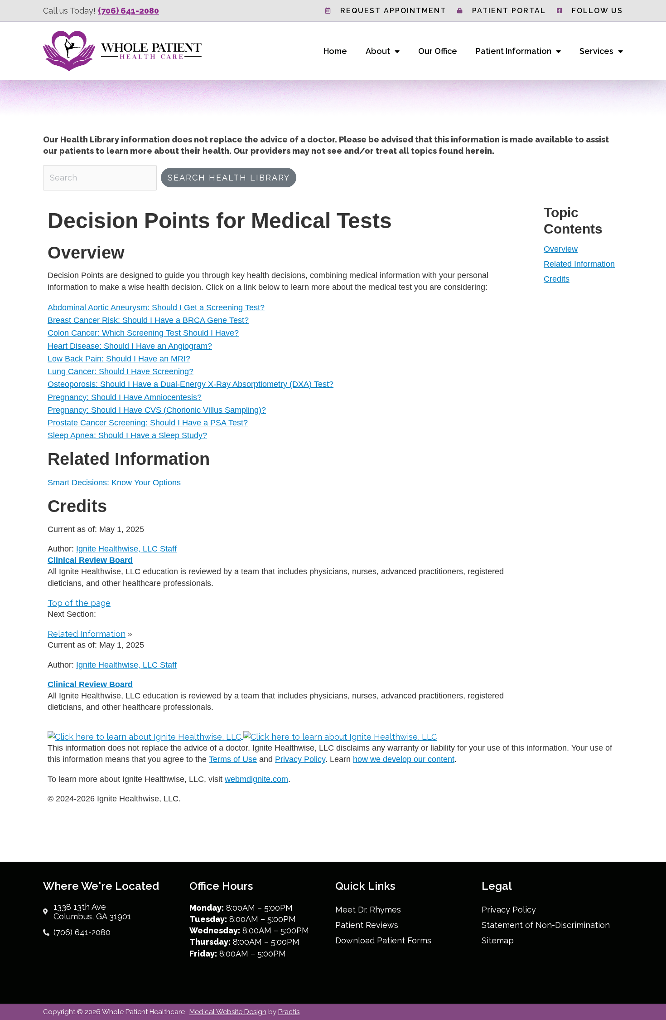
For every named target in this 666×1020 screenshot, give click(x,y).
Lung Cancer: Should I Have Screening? (120, 371)
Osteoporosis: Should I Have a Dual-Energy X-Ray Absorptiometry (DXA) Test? (190, 384)
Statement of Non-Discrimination (546, 925)
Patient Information (513, 51)
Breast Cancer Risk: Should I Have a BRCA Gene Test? (148, 320)
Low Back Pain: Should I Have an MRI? (119, 358)
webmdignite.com (256, 779)
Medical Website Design (227, 1012)
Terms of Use (233, 759)
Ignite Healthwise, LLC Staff (126, 664)
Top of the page (79, 603)
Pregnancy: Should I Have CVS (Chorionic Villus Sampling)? (157, 410)
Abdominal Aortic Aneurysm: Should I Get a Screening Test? (156, 307)
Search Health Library (229, 177)
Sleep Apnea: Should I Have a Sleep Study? (127, 435)
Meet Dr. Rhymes (368, 909)
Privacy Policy (300, 759)
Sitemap (498, 940)
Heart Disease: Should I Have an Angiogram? (130, 346)
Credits (556, 278)
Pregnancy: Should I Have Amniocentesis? (125, 397)
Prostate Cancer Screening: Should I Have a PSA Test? (148, 422)
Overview (561, 249)
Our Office (437, 51)
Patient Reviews (366, 925)
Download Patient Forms (383, 940)
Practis (288, 1012)
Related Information (579, 263)
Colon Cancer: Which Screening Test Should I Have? (143, 332)
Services (596, 51)
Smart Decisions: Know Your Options (114, 482)
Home (335, 51)
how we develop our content (403, 759)
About (378, 51)
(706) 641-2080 (128, 10)
